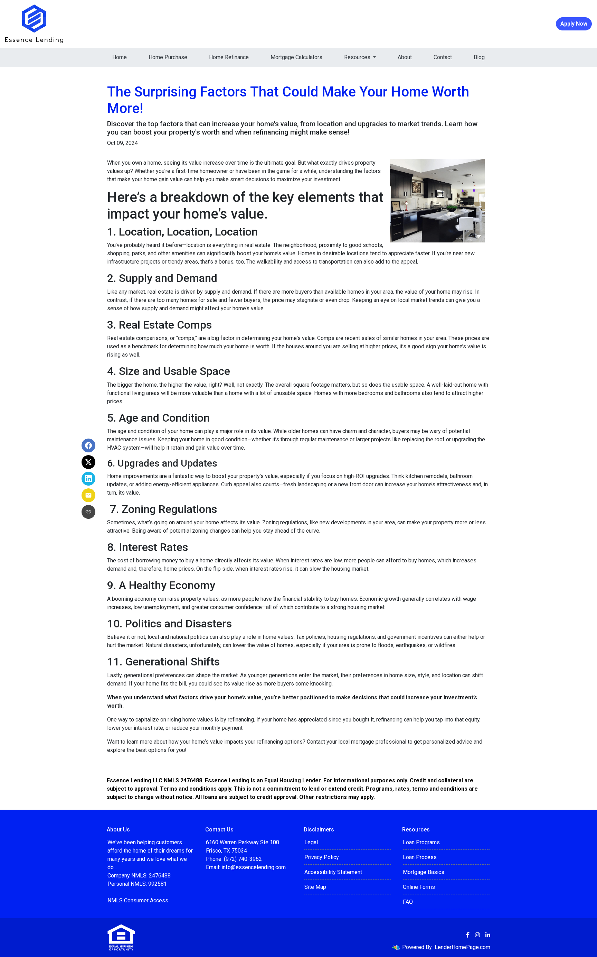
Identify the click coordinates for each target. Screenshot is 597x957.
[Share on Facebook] (88, 445)
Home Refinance (229, 57)
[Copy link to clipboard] (88, 512)
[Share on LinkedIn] (88, 479)
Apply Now (573, 23)
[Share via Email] (88, 495)
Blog (479, 57)
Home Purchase (168, 57)
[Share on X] (88, 462)
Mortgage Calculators (296, 57)
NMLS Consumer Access (137, 900)
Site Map (315, 887)
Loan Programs (421, 842)
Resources (358, 57)
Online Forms (419, 887)
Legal (311, 842)
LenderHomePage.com (462, 947)
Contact (443, 57)
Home (119, 57)
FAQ (408, 902)
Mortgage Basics (423, 872)
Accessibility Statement (333, 872)
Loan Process (420, 857)
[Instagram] (477, 935)
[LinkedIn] (487, 935)
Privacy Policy (321, 857)
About (405, 57)
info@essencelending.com (253, 867)
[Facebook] (468, 935)
